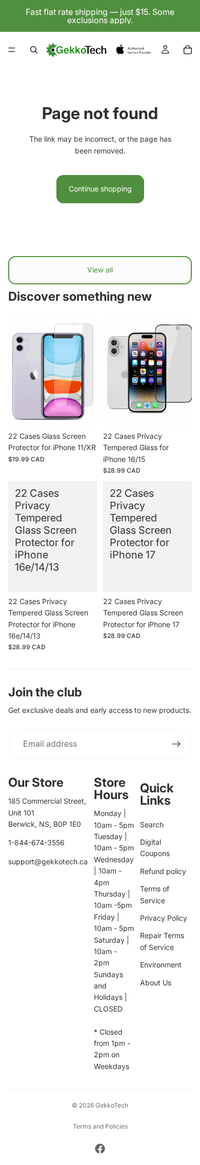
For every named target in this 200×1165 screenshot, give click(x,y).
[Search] (34, 49)
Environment (161, 964)
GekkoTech (111, 1105)
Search (152, 824)
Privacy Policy (163, 918)
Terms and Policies (100, 1126)
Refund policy (163, 871)
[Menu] (12, 50)
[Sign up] (176, 744)
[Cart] (187, 49)
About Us (155, 982)
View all (100, 269)
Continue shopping (100, 188)
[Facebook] (100, 1148)
